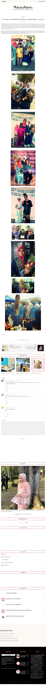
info (38, 661)
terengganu (40, 676)
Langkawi (41, 663)
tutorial (36, 678)
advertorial (41, 655)
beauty (40, 656)
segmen (39, 673)
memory (35, 667)
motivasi (41, 667)
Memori (32, 667)
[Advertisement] (23, 453)
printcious (35, 671)
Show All (43, 567)
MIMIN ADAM (21, 681)
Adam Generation (34, 655)
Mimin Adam (7, 394)
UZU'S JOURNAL (5, 559)
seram (39, 674)
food (41, 658)
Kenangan (40, 662)
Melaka (40, 666)
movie (32, 668)
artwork (32, 656)
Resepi (32, 673)
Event (36, 658)
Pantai (36, 669)
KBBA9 (37, 662)
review (35, 673)
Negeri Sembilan (36, 668)
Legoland (32, 665)
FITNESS (38, 658)
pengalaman (33, 670)
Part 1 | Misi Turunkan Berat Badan (6, 636)
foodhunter (33, 660)
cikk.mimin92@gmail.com (25, 514)
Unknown (7, 407)
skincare (38, 675)
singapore (35, 675)
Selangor (36, 674)
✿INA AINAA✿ (7, 380)
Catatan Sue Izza (5, 565)
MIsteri (38, 667)
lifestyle (4, 334)
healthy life (38, 659)
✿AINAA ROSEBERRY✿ (11, 396)
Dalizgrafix (33, 658)
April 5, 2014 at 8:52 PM (13, 407)
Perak (36, 670)
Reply (6, 385)
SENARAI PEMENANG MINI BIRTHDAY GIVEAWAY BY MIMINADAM (18, 610)
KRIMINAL (32, 663)
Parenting (39, 669)
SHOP (41, 674)
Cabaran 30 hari (34, 657)
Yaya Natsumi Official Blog (7, 562)
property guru (39, 671)
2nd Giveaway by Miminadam (11, 593)
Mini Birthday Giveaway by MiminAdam (13, 598)
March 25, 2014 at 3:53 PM (14, 394)
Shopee (32, 675)
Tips (43, 676)
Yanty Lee (4, 554)
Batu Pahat (36, 656)
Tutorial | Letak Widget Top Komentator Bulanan (15, 616)
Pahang (33, 669)
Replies (7, 388)
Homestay (42, 659)
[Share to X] (20, 340)
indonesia (35, 661)
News (40, 668)
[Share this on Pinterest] (23, 340)
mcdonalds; (37, 666)
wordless (39, 678)
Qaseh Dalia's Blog (6, 556)
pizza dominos (39, 670)
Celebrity (40, 657)
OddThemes (34, 681)
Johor (34, 662)
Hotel (32, 661)
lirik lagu (41, 665)
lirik (39, 665)
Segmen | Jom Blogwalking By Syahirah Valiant (9, 638)
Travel (32, 678)
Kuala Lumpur (36, 663)
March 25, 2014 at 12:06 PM (14, 380)
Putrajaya (43, 671)
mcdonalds (33, 666)
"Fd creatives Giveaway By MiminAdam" (13, 604)
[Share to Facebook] (18, 340)
